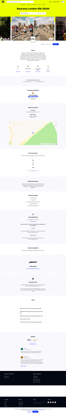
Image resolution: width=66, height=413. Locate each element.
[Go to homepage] (3, 2)
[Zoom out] (56, 123)
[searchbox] (20, 2)
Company (6, 399)
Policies (20, 399)
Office (34, 399)
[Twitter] (51, 403)
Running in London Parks (9, 373)
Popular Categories (37, 373)
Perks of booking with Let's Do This (33, 80)
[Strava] (56, 403)
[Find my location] (56, 125)
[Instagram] (53, 403)
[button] (33, 133)
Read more (33, 187)
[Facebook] (49, 403)
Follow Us (49, 399)
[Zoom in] (56, 122)
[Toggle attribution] (56, 144)
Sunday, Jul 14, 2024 (33, 116)
